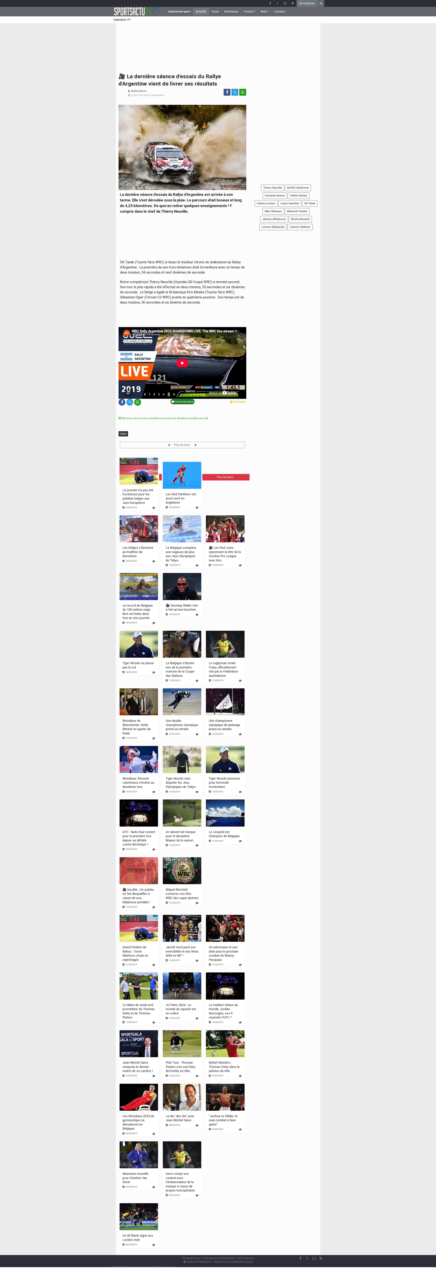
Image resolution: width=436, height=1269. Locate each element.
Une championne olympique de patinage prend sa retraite (224, 725)
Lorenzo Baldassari (273, 227)
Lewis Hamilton (290, 203)
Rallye (123, 433)
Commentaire (157, 95)
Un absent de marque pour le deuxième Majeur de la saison (181, 836)
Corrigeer (239, 401)
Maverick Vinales (297, 211)
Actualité (201, 11)
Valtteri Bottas (298, 195)
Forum (215, 11)
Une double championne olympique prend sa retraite (182, 725)
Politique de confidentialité (219, 1258)
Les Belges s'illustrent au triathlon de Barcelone (137, 552)
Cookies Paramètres (198, 1261)
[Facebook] (270, 3)
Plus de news (182, 445)
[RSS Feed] (293, 3)
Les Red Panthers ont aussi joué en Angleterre (181, 498)
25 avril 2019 (137, 95)
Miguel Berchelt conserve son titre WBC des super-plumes (182, 894)
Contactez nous (191, 1258)
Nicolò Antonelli (300, 219)
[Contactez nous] (285, 3)
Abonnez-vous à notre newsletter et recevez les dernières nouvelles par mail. (164, 418)
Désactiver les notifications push (233, 1261)
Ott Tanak (309, 203)
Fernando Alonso (275, 195)
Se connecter (307, 3)
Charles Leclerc (266, 203)
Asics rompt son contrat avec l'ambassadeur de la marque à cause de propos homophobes (180, 1182)
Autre (264, 11)
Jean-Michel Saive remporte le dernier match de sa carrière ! (137, 1067)
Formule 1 (249, 11)
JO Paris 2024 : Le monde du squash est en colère (181, 1009)
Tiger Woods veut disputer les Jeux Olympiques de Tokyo (181, 783)
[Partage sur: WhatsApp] (242, 92)
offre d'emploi (245, 1258)
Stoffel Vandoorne (298, 187)
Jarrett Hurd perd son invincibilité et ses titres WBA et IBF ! (182, 951)
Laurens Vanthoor (300, 227)
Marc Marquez (273, 211)
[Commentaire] (153, 507)
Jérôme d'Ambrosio (274, 219)
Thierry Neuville (272, 187)
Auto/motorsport (179, 11)
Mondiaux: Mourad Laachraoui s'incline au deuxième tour (138, 783)
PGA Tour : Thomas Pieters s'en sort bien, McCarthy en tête (181, 1067)
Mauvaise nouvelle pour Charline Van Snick (135, 1178)
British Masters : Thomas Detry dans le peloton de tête (224, 1067)
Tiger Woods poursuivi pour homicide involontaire (224, 783)
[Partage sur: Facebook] (227, 92)
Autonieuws (231, 11)
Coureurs (279, 11)
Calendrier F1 (122, 19)
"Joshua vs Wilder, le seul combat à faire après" (223, 1120)
